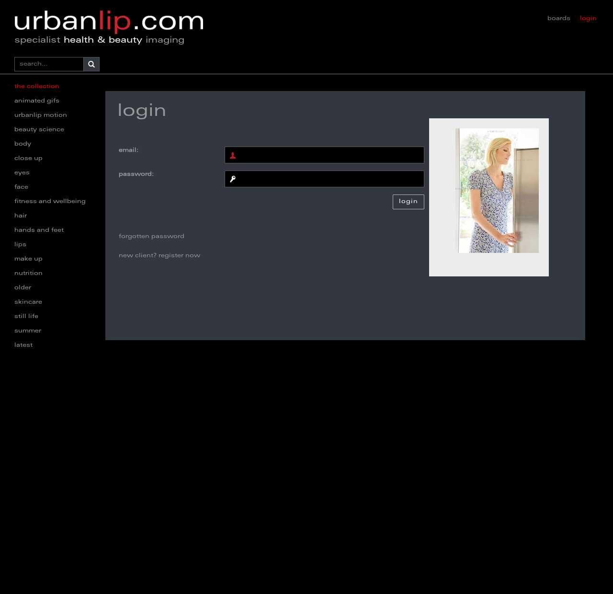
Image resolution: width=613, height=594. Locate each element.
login (588, 19)
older (22, 288)
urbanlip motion (40, 115)
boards (558, 19)
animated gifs (36, 101)
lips (20, 245)
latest (23, 345)
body (22, 144)
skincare (28, 302)
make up (28, 259)
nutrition (28, 273)
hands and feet (39, 230)
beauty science (39, 130)
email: (128, 150)
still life (26, 317)
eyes (22, 173)
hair (20, 216)
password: (136, 174)
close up (28, 158)
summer (27, 331)
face (21, 187)
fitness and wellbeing (50, 202)
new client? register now (159, 256)
